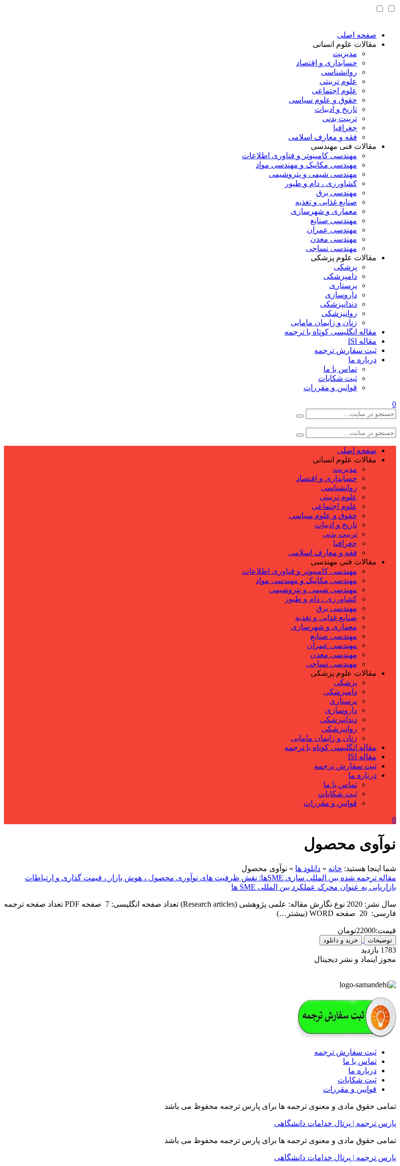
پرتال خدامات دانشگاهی (312, 1123)
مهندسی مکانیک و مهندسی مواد (306, 165)
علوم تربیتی (338, 81)
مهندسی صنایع (333, 220)
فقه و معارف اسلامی (322, 137)
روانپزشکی (339, 313)
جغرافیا (345, 128)
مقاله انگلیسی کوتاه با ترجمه (330, 332)
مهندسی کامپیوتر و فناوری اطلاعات (299, 155)
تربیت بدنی (339, 118)
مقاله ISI (362, 341)
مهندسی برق (336, 192)
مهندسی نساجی (331, 248)
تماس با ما (340, 369)
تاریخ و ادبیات (336, 109)
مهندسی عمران (332, 230)
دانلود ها (307, 868)
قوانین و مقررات (330, 387)
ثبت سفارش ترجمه (345, 350)
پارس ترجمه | (373, 1123)
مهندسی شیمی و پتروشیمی (313, 174)
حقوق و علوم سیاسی (323, 100)
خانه (335, 868)
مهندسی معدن (333, 239)
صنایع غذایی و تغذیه (326, 202)
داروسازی (341, 295)
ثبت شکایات (337, 378)
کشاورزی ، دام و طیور (321, 183)
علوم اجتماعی (334, 90)
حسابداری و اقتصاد (326, 63)
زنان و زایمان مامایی (324, 322)
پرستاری (343, 285)
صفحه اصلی (357, 35)
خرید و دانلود (340, 940)
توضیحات (380, 940)
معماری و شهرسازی (324, 211)
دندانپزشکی (338, 304)
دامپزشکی (340, 276)
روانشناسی (339, 72)
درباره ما (362, 359)
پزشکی (345, 267)
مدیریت (345, 53)
